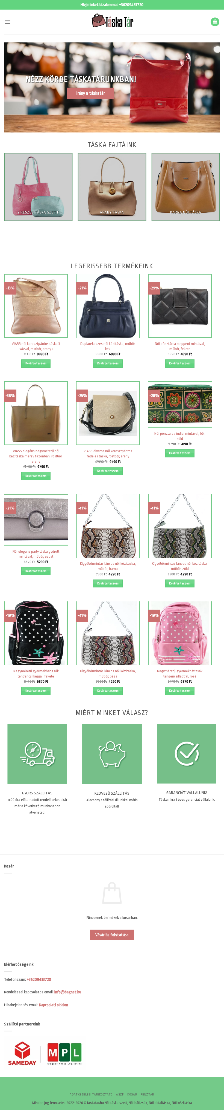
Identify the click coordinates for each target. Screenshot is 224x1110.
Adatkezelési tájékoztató (91, 1094)
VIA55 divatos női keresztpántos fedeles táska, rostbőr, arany (108, 453)
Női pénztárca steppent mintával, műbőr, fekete (180, 346)
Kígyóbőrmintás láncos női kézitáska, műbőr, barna (108, 566)
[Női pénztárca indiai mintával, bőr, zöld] (180, 404)
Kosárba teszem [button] (36, 363)
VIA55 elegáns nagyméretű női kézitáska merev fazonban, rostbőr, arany (36, 456)
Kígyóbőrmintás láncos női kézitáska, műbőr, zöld (180, 566)
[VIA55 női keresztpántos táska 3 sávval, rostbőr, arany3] (36, 306)
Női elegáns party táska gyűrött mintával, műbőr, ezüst (36, 554)
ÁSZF (120, 1094)
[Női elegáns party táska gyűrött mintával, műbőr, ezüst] (36, 519)
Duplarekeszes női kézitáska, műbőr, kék (107, 346)
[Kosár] (215, 22)
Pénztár (147, 1094)
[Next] (211, 207)
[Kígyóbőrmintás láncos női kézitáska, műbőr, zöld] (180, 526)
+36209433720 (131, 4)
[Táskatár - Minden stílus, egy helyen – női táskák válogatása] (112, 22)
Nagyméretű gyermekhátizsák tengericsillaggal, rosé (179, 673)
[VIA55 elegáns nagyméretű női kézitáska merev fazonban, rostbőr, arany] (36, 413)
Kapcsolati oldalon (53, 1005)
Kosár (132, 1094)
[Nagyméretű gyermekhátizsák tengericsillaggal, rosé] (180, 633)
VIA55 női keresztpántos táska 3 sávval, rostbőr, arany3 (36, 346)
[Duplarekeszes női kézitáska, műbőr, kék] (108, 306)
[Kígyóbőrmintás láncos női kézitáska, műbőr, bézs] (108, 633)
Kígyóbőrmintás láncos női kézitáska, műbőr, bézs (108, 673)
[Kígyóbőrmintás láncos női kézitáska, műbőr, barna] (108, 526)
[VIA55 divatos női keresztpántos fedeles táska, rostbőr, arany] (108, 413)
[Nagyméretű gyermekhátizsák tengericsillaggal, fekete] (36, 633)
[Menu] (7, 21)
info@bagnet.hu (67, 992)
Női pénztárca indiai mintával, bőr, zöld (179, 436)
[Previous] (12, 207)
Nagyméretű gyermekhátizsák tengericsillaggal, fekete (36, 673)
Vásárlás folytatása (112, 935)
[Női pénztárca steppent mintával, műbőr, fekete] (180, 306)
